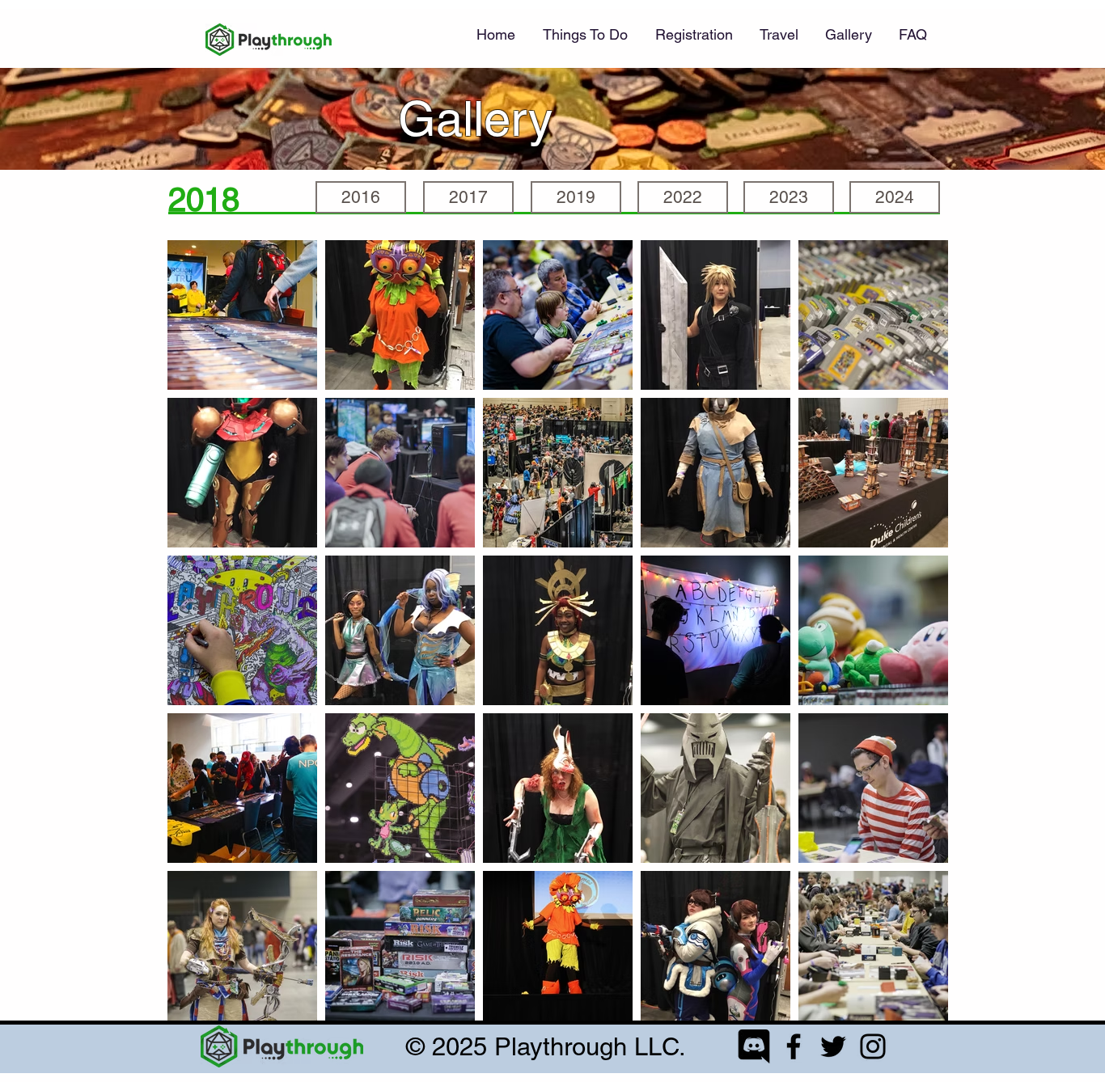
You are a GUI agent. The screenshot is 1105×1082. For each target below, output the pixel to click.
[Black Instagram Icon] (873, 1046)
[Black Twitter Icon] (833, 1046)
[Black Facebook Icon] (794, 1046)
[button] (693, 35)
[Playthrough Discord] (754, 1046)
